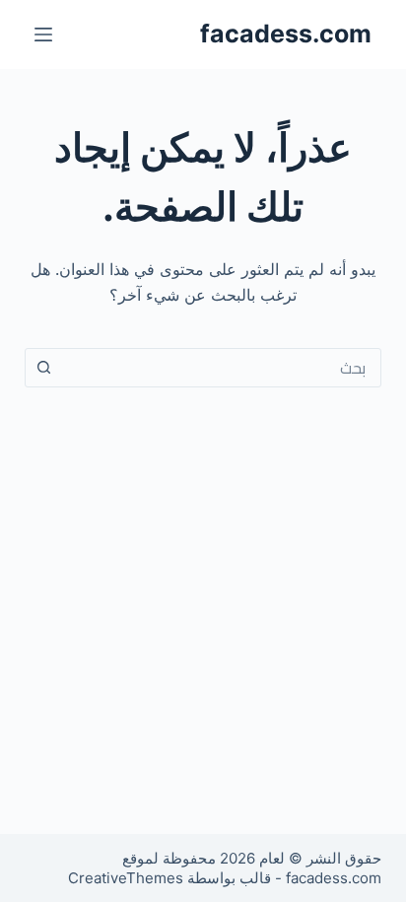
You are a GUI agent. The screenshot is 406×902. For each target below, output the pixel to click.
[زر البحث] (44, 367)
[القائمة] (43, 34)
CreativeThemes (125, 877)
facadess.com (286, 33)
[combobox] (222, 367)
